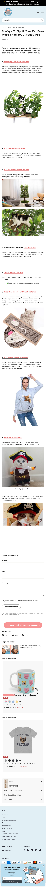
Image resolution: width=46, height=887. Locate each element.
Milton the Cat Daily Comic (10, 834)
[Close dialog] (43, 866)
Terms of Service (10, 615)
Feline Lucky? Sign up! (12, 882)
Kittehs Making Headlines (16, 27)
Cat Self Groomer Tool (14, 148)
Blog (3, 831)
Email (4, 572)
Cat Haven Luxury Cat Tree (16, 169)
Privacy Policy (39, 613)
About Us (5, 815)
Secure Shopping (7, 828)
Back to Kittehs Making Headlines (25, 625)
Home (3, 27)
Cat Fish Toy (30, 247)
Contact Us (5, 817)
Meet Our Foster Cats (9, 836)
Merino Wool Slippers (15, 4)
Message (5, 583)
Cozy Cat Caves (32, 4)
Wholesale (5, 823)
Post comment (11, 607)
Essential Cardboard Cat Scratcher (20, 292)
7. (15, 357)
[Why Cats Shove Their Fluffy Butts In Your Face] (10, 649)
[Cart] (37, 12)
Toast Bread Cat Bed (13, 272)
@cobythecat (26, 489)
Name (4, 560)
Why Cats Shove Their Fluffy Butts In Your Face (30, 647)
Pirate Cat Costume (13, 437)
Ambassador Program (9, 839)
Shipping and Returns (9, 820)
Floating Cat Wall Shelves (16, 61)
